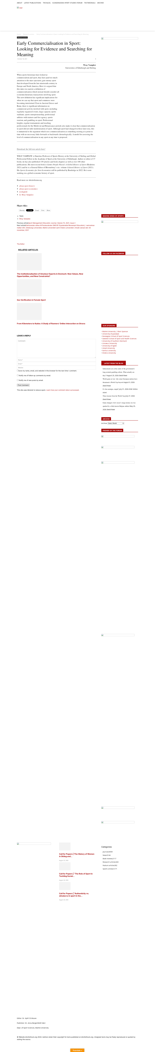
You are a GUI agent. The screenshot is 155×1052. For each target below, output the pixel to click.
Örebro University (109, 353)
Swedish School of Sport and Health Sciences (119, 339)
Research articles (28, 34)
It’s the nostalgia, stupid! (111, 389)
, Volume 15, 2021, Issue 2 (51, 223)
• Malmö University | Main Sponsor (114, 331)
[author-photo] (22, 242)
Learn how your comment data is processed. (62, 390)
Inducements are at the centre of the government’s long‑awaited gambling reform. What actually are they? (119, 372)
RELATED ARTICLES (28, 249)
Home (19, 34)
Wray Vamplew (24, 219)
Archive (104, 423)
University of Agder (109, 346)
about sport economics (28, 188)
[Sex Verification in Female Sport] (29, 296)
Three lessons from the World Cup (114, 396)
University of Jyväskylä (110, 334)
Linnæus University (109, 343)
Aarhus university (109, 350)
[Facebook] (126, 3)
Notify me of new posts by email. (31, 380)
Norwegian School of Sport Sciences (116, 336)
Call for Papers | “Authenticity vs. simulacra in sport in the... (74, 894)
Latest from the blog (113, 363)
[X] (131, 3)
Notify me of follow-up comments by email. (35, 375)
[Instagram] (129, 3)
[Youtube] (136, 3)
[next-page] (17, 328)
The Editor (21, 244)
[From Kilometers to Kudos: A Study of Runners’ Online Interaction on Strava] (29, 319)
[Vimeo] (134, 3)
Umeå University (108, 348)
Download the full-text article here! (31, 149)
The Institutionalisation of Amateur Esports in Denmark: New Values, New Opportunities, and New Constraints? (50, 275)
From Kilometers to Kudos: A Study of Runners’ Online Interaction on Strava (51, 323)
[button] (106, 3)
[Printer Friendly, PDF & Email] (56, 200)
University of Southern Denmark (114, 341)
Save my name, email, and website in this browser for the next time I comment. (47, 371)
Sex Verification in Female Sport (31, 300)
